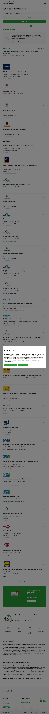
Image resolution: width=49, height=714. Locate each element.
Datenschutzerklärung (8, 361)
